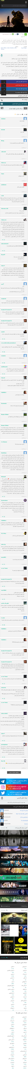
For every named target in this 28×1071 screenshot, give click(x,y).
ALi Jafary (3, 533)
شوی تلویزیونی (10, 1036)
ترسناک (11, 1021)
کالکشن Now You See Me (22, 814)
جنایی (12, 1024)
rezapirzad (3, 298)
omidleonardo (4, 366)
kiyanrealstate (4, 500)
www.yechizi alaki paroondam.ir (8, 342)
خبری (25, 1032)
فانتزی (24, 1043)
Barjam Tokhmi (4, 414)
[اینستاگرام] (14, 789)
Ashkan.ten (3, 219)
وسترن (12, 1062)
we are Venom (4, 568)
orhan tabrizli (4, 713)
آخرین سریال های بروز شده (21, 828)
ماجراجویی (11, 1047)
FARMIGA (3, 392)
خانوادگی (11, 1028)
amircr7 (3, 733)
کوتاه (12, 1066)
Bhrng (2, 140)
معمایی (24, 1055)
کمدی (25, 1066)
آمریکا (16, 34)
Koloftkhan (3, 452)
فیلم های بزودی (23, 958)
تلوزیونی (24, 1024)
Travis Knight (24, 48)
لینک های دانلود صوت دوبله (21, 89)
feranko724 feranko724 (6, 309)
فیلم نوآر (11, 1043)
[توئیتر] (14, 795)
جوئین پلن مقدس (5, 603)
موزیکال (24, 1058)
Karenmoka (4, 403)
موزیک (12, 1055)
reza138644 (3, 590)
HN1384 (3, 129)
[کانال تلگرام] (14, 783)
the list (26, 824)
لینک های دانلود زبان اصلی (21, 81)
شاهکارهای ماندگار (24, 817)
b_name (3, 617)
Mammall (3, 476)
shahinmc (3, 118)
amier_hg (3, 544)
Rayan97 (3, 254)
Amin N (3, 265)
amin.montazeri (4, 243)
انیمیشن (24, 1017)
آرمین (2, 284)
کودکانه (12, 1008)
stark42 (3, 331)
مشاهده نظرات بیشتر (14, 772)
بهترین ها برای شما (24, 810)
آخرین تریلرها (24, 910)
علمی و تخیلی (10, 989)
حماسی (11, 978)
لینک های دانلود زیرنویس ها (21, 92)
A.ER (2, 195)
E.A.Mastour (4, 442)
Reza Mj (3, 761)
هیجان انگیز (11, 1058)
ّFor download (24, 820)
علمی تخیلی (11, 1040)
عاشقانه (24, 1040)
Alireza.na (3, 162)
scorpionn (3, 355)
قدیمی (24, 1047)
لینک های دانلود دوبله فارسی (21, 85)
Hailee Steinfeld (10, 48)
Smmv (2, 173)
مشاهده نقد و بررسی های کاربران (19, 104)
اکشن (12, 1017)
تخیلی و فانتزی (10, 970)
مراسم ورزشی (23, 1051)
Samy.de (3, 377)
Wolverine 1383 (4, 208)
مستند (12, 1051)
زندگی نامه (24, 1036)
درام (12, 1032)
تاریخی (24, 1021)
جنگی (25, 1028)
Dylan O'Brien (4, 48)
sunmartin (3, 687)
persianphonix (4, 744)
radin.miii (3, 151)
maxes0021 (3, 557)
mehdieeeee (3, 184)
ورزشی (24, 1062)
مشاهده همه (3, 827)
